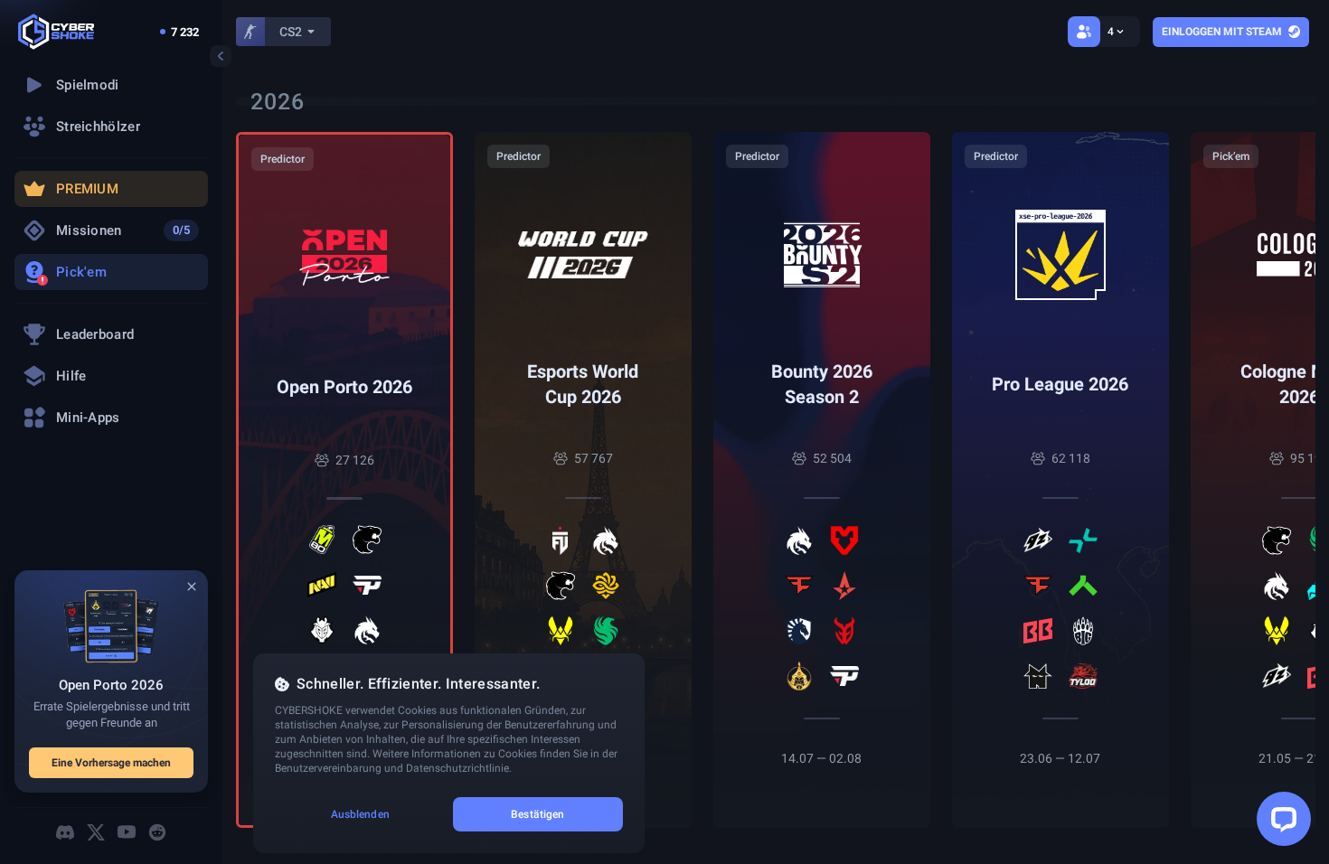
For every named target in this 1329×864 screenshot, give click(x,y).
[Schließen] (192, 586)
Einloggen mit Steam (1222, 31)
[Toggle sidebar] (220, 56)
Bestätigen (537, 814)
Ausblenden (360, 814)
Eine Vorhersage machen (111, 762)
